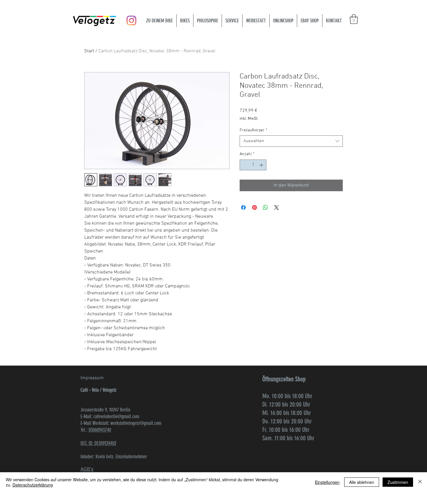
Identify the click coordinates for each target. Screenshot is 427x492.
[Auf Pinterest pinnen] (254, 207)
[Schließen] (420, 482)
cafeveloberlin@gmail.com (116, 416)
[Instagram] (131, 20)
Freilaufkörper (253, 130)
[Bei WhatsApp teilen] (265, 207)
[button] (354, 19)
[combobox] (291, 141)
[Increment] (261, 165)
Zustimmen (397, 482)
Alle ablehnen (361, 482)
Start (89, 51)
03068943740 (100, 430)
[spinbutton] (253, 165)
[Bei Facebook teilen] (243, 207)
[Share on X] (276, 207)
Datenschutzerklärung (32, 485)
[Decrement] (244, 165)
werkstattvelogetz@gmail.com (135, 423)
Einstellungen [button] (327, 482)
